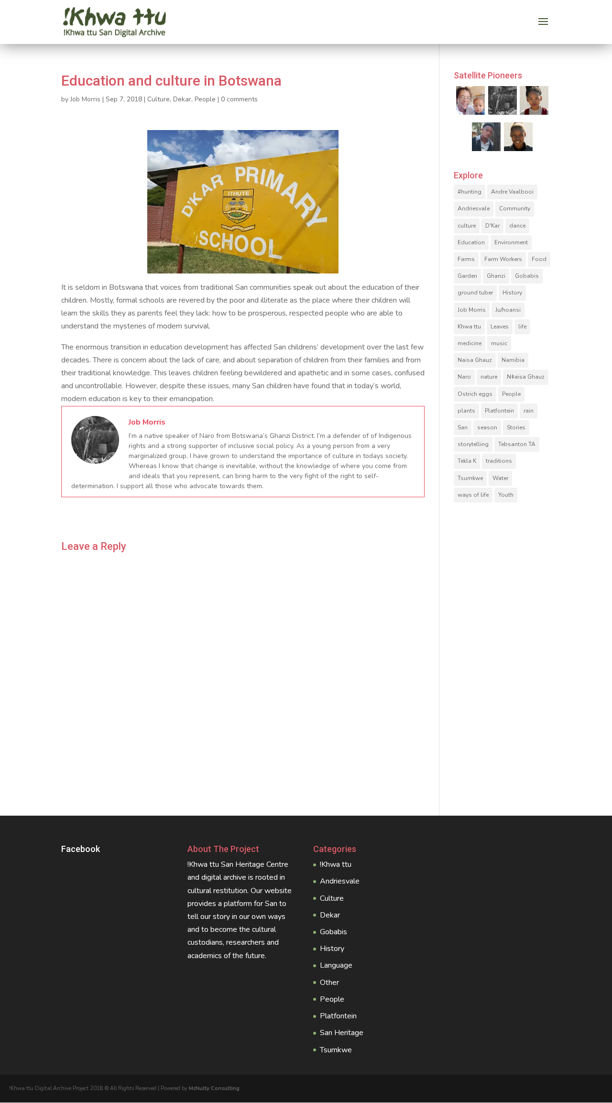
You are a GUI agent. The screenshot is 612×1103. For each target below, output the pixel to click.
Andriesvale (474, 208)
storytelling (473, 444)
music (499, 343)
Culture (158, 99)
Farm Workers (503, 259)
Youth (506, 495)
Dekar (182, 99)
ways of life (473, 495)
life (522, 326)
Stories (516, 427)
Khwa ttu (469, 326)
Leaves (500, 326)
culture (467, 225)
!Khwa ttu (335, 864)
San (463, 427)
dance (517, 225)
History (512, 292)
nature (489, 377)
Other (329, 982)
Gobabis (527, 276)
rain (529, 411)
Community (514, 208)
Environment (511, 242)
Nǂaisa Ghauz (526, 377)
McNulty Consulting (214, 1088)
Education (471, 242)
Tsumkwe (470, 478)
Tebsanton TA (517, 444)
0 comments (239, 99)
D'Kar (492, 225)
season (487, 427)
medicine (469, 343)
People (205, 99)
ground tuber (475, 292)
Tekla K (467, 461)
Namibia (513, 360)
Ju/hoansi (508, 310)
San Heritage (341, 1032)
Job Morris (85, 99)
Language (336, 965)
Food (539, 259)
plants (466, 411)
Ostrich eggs (475, 394)
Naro (464, 377)
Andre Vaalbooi (512, 192)
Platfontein (499, 411)
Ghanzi (496, 276)
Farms (466, 259)
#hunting (469, 192)
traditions (499, 461)
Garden (467, 276)
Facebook (80, 849)
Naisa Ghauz (475, 360)
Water (500, 478)
